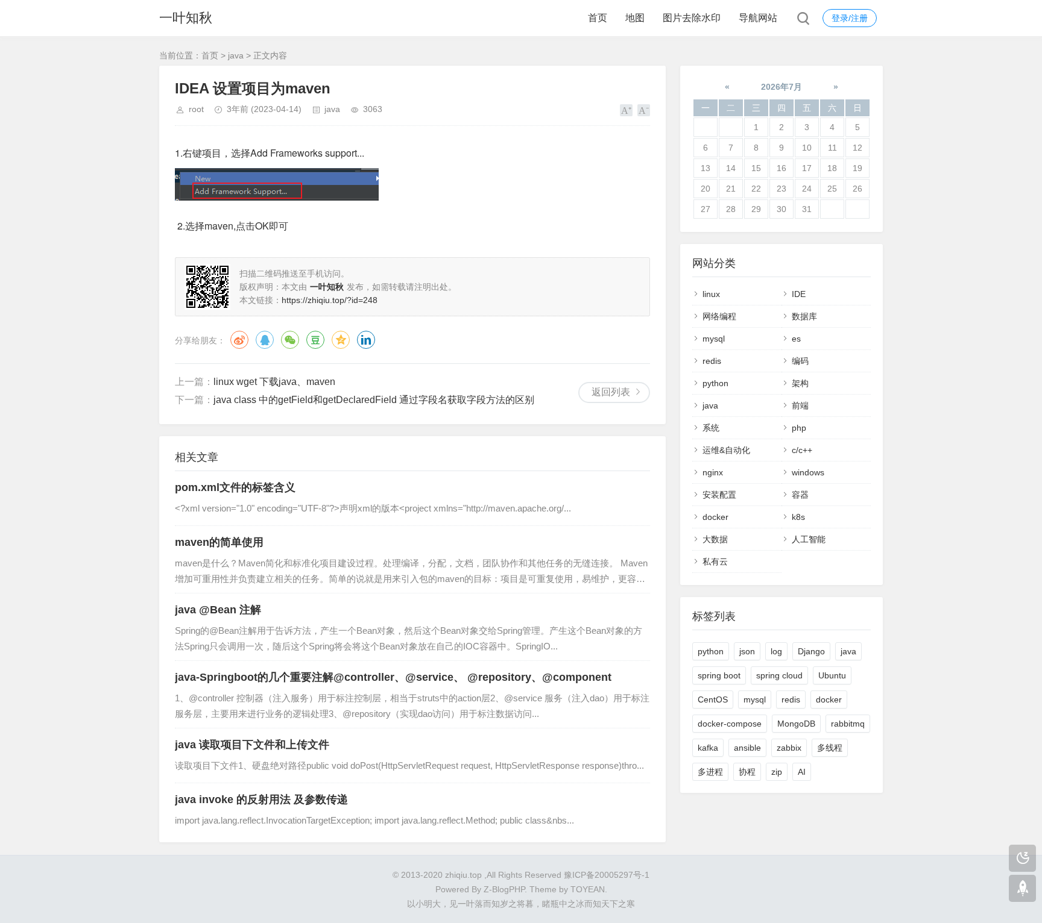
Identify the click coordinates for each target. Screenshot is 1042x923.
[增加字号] (626, 110)
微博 (239, 340)
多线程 (829, 747)
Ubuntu (832, 675)
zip (776, 772)
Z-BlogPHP (504, 889)
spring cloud (779, 675)
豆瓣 (315, 340)
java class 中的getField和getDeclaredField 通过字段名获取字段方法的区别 (373, 400)
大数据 (715, 539)
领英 (366, 340)
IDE (799, 294)
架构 (800, 383)
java (236, 55)
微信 (290, 340)
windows (808, 472)
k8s (798, 517)
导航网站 (758, 18)
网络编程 (719, 316)
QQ (265, 340)
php (799, 428)
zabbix (789, 747)
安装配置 (719, 494)
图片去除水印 (692, 18)
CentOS (713, 699)
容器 (800, 494)
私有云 (715, 561)
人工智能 (809, 539)
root (196, 109)
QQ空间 (341, 340)
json (747, 651)
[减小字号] (643, 110)
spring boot (719, 675)
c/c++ (802, 450)
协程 (747, 772)
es (796, 338)
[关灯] (1022, 858)
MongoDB (796, 723)
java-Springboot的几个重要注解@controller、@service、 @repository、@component (393, 677)
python (715, 383)
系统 (711, 428)
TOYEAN (587, 889)
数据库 (804, 316)
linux (711, 294)
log (776, 651)
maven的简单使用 (219, 542)
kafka (708, 747)
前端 (800, 405)
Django (811, 651)
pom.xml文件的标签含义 (235, 487)
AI (802, 772)
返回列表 (611, 392)
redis (712, 361)
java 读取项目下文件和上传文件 (252, 745)
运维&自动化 (726, 450)
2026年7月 (781, 87)
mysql (714, 338)
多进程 (710, 772)
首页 (597, 18)
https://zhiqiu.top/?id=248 (329, 300)
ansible (747, 747)
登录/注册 (850, 18)
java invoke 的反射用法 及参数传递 (261, 799)
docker (715, 517)
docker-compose (730, 723)
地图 (635, 18)
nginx (713, 472)
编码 (800, 361)
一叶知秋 (185, 17)
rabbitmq (848, 723)
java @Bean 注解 (218, 610)
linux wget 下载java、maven (274, 382)
